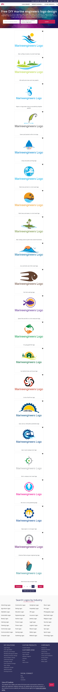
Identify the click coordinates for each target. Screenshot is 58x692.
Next (40, 586)
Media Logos (33, 632)
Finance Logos (19, 622)
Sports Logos (47, 632)
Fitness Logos (18, 625)
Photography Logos (49, 612)
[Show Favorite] (47, 1)
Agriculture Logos (5, 608)
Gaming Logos (19, 632)
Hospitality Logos (34, 608)
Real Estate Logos (48, 615)
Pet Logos (46, 608)
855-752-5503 (43, 1)
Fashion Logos (19, 618)
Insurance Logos (34, 615)
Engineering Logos (20, 615)
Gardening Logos (19, 635)
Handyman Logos (34, 605)
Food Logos (18, 629)
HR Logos (32, 612)
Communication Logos (7, 632)
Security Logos (47, 622)
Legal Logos (33, 622)
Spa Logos (46, 629)
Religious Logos (48, 618)
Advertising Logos (5, 605)
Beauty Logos (4, 618)
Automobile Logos (6, 615)
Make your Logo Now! (29, 591)
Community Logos (6, 629)
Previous (18, 586)
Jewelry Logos (33, 618)
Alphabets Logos (5, 612)
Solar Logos (47, 625)
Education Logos (19, 612)
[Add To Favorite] (42, 30)
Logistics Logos (33, 625)
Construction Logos (20, 605)
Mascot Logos (33, 629)
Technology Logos (48, 635)
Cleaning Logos (5, 625)
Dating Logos (18, 608)
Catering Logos (5, 622)
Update (47, 21)
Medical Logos (33, 635)
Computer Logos (5, 635)
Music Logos (47, 605)
